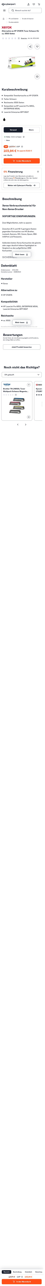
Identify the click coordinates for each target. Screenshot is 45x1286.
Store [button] (31, 130)
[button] (4, 119)
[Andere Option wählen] (38, 374)
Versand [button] (13, 130)
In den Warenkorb (23, 161)
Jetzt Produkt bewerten (22, 347)
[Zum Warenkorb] (39, 4)
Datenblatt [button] (28, 1272)
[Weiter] (25, 424)
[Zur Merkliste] (33, 4)
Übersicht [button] (6, 1272)
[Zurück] (17, 424)
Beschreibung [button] (17, 1272)
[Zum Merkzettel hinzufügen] (37, 46)
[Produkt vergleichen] (37, 76)
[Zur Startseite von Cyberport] (8, 4)
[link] (11, 38)
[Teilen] (30, 46)
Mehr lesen (19, 254)
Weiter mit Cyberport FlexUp (20, 185)
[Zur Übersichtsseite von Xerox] (7, 27)
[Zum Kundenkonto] (28, 4)
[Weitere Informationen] (23, 137)
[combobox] (20, 374)
